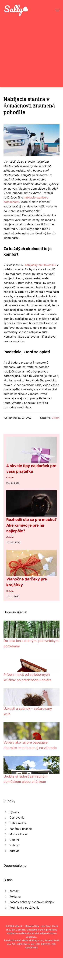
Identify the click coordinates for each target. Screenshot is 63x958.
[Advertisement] (31, 49)
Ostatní (55, 417)
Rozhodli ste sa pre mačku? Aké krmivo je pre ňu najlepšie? (31, 525)
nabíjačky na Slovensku (40, 265)
